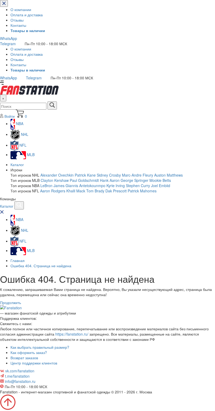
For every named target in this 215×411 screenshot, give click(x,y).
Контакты (18, 25)
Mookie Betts (160, 180)
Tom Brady (95, 190)
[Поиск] (19, 205)
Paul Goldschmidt (84, 180)
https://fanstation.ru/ (71, 334)
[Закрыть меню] (4, 3)
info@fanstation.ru (20, 381)
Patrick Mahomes (142, 190)
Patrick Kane (85, 175)
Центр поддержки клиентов (33, 363)
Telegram (8, 43)
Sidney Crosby (109, 175)
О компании (20, 9)
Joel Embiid (160, 185)
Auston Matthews (168, 175)
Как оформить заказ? (28, 352)
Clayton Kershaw (55, 180)
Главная (17, 260)
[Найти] (52, 105)
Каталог (17, 164)
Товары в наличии (27, 30)
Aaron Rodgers (52, 190)
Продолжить (10, 302)
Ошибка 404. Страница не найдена (40, 265)
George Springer (134, 180)
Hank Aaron (110, 180)
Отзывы (17, 20)
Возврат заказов (24, 357)
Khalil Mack (75, 190)
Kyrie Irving (115, 185)
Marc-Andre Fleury (137, 175)
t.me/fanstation (17, 376)
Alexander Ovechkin (57, 175)
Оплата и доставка (26, 14)
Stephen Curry (138, 185)
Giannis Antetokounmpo (85, 185)
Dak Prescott (116, 190)
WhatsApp (8, 38)
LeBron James (52, 185)
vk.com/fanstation (19, 370)
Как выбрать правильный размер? (39, 347)
